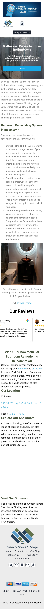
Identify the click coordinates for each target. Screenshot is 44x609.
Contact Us (21, 551)
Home (7, 551)
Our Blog (35, 551)
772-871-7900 (24, 303)
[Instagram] (22, 565)
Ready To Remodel (22, 32)
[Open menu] (39, 23)
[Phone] (22, 24)
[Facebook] (16, 565)
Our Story (32, 555)
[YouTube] (27, 565)
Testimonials (13, 555)
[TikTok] (33, 565)
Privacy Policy (22, 558)
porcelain (37, 368)
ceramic (22, 368)
